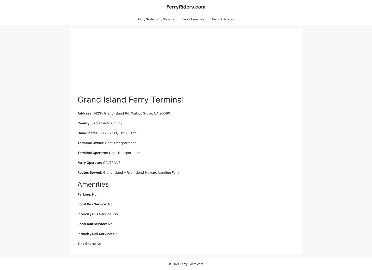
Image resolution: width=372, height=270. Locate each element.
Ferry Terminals (193, 19)
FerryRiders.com (186, 7)
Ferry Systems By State (154, 19)
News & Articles (223, 19)
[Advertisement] (186, 66)
